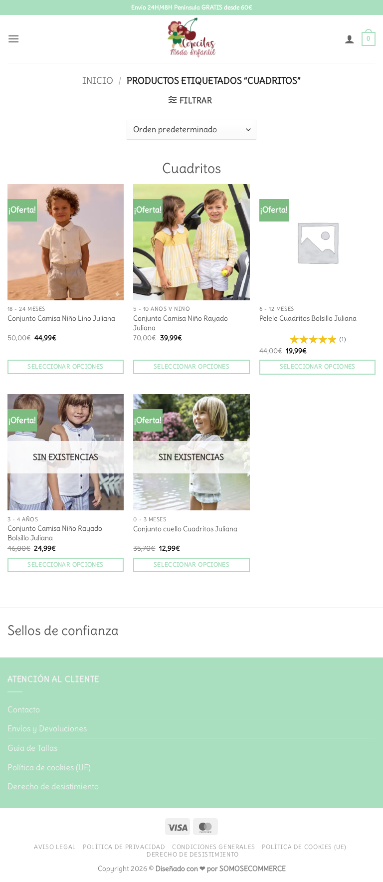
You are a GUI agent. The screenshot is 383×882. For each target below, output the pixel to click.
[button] (13, 38)
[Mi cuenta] (350, 39)
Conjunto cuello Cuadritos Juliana (185, 528)
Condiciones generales (213, 847)
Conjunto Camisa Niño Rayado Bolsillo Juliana (54, 533)
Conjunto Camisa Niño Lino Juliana (61, 318)
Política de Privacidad (124, 847)
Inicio (97, 80)
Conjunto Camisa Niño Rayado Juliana (180, 323)
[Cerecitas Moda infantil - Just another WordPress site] (191, 39)
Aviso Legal (55, 847)
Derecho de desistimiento (53, 786)
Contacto (23, 709)
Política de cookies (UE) (49, 767)
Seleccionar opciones (65, 366)
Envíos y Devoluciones (47, 728)
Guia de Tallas (32, 748)
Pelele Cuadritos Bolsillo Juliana (308, 318)
